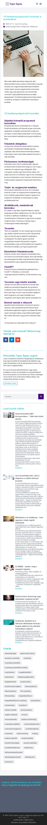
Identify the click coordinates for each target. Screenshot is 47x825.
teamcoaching (22, 733)
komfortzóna (25, 682)
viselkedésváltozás (12, 748)
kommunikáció (31, 686)
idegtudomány (10, 682)
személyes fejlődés (12, 724)
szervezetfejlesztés (31, 724)
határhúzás (9, 677)
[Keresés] (41, 396)
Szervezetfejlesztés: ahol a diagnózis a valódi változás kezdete (27, 478)
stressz (24, 715)
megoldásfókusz (25, 696)
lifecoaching (10, 696)
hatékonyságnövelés (13, 26)
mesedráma (35, 700)
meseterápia (10, 705)
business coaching (12, 658)
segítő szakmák (11, 715)
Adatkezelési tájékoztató (23, 820)
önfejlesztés (25, 26)
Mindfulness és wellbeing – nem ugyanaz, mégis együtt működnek (29, 520)
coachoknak (9, 672)
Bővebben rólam (10, 383)
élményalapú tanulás (13, 757)
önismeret (9, 762)
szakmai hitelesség (28, 719)
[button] (5, 339)
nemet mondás (10, 710)
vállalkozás (34, 26)
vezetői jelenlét (27, 738)
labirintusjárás (10, 691)
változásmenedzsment (14, 752)
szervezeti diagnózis (13, 729)
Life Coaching (22, 24)
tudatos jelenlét (11, 738)
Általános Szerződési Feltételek (23, 822)
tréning (35, 733)
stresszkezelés (11, 719)
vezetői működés (30, 743)
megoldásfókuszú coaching (15, 700)
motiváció (23, 705)
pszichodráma (26, 710)
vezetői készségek (12, 743)
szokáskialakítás (32, 729)
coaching (27, 658)
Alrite (6, 139)
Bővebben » (19, 468)
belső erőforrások (27, 653)
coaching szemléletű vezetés (16, 667)
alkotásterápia (10, 653)
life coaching (25, 691)
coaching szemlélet (12, 663)
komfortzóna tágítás (13, 686)
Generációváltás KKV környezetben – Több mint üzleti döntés (29, 416)
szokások (8, 733)
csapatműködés (25, 672)
